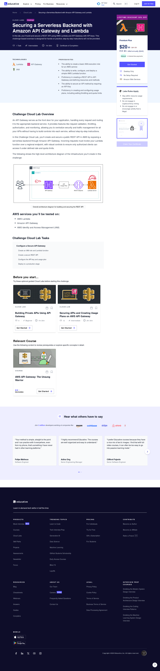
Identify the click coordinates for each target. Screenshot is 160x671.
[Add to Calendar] (47, 308)
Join (148, 3)
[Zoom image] (58, 183)
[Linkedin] (22, 655)
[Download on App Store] (24, 637)
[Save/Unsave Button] (51, 308)
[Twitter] (28, 655)
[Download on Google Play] (24, 643)
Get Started (132, 64)
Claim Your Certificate (132, 144)
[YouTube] (35, 655)
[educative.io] (11, 3)
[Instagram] (41, 655)
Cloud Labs (28, 12)
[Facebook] (16, 655)
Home (15, 12)
